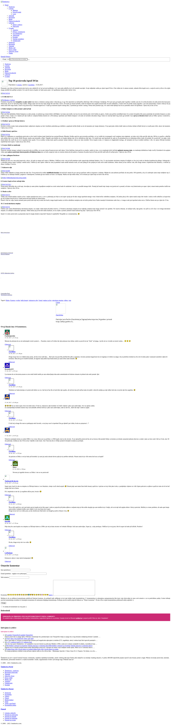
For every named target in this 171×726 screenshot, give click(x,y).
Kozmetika (8, 694)
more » (51, 595)
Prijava (8, 56)
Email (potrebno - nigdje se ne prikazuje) (13, 573)
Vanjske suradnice (18, 39)
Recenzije (12, 17)
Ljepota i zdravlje (10, 713)
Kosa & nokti (17, 12)
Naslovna (12, 7)
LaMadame (9, 553)
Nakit (6, 702)
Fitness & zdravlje (14, 21)
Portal (6, 5)
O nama (11, 28)
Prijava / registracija (19, 32)
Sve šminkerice (17, 33)
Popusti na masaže (10, 716)
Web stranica (5, 577)
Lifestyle (11, 23)
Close (58, 302)
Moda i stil (12, 48)
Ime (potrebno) (5, 570)
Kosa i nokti (12, 49)
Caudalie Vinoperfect (26, 635)
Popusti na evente (10, 720)
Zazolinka (31, 85)
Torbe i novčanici (10, 703)
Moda (10, 19)
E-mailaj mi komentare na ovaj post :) (15, 607)
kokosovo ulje (33, 300)
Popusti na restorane (11, 718)
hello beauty (24, 300)
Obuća (7, 698)
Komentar (4, 595)
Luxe (14, 14)
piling (66, 300)
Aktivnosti (16, 35)
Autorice (15, 30)
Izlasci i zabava (17, 24)
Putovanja (16, 26)
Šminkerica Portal (7, 667)
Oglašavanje (16, 41)
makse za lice (47, 300)
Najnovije (8, 693)
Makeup (15, 10)
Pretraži (3, 56)
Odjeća (7, 696)
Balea (8, 300)
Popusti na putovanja (11, 715)
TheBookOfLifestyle (11, 481)
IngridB (7, 521)
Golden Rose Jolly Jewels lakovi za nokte (45, 649)
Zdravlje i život (13, 51)
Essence (12, 300)
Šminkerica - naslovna (12, 670)
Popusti (3, 709)
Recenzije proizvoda (11, 672)
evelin (18, 300)
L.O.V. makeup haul (25, 642)
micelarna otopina (57, 300)
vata (69, 300)
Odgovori (8, 344)
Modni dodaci (9, 700)
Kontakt (15, 37)
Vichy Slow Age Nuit (26, 638)
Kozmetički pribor (10, 705)
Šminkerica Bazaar (7, 689)
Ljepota (11, 8)
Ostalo (11, 53)
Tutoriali (11, 16)
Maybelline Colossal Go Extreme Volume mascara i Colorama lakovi (70, 646)
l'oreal (40, 300)
